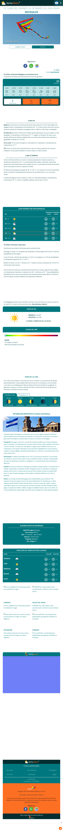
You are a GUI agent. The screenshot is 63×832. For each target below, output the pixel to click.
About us (41, 795)
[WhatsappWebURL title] (31, 66)
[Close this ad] (61, 822)
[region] (31, 55)
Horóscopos (31, 774)
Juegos (54, 774)
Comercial (27, 781)
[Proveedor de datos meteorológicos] (31, 817)
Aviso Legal (22, 795)
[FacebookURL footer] (26, 809)
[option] (12, 102)
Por (56, 70)
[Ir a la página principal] (10, 3)
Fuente (52, 72)
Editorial (36, 781)
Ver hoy (42, 47)
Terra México (52, 770)
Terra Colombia (31, 770)
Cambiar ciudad (20, 47)
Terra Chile (10, 770)
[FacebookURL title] (25, 66)
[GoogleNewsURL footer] (37, 809)
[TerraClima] (56, 3)
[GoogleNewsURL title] (37, 66)
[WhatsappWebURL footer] (31, 809)
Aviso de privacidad (32, 795)
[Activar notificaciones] (60, 828)
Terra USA (10, 774)
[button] (61, 3)
